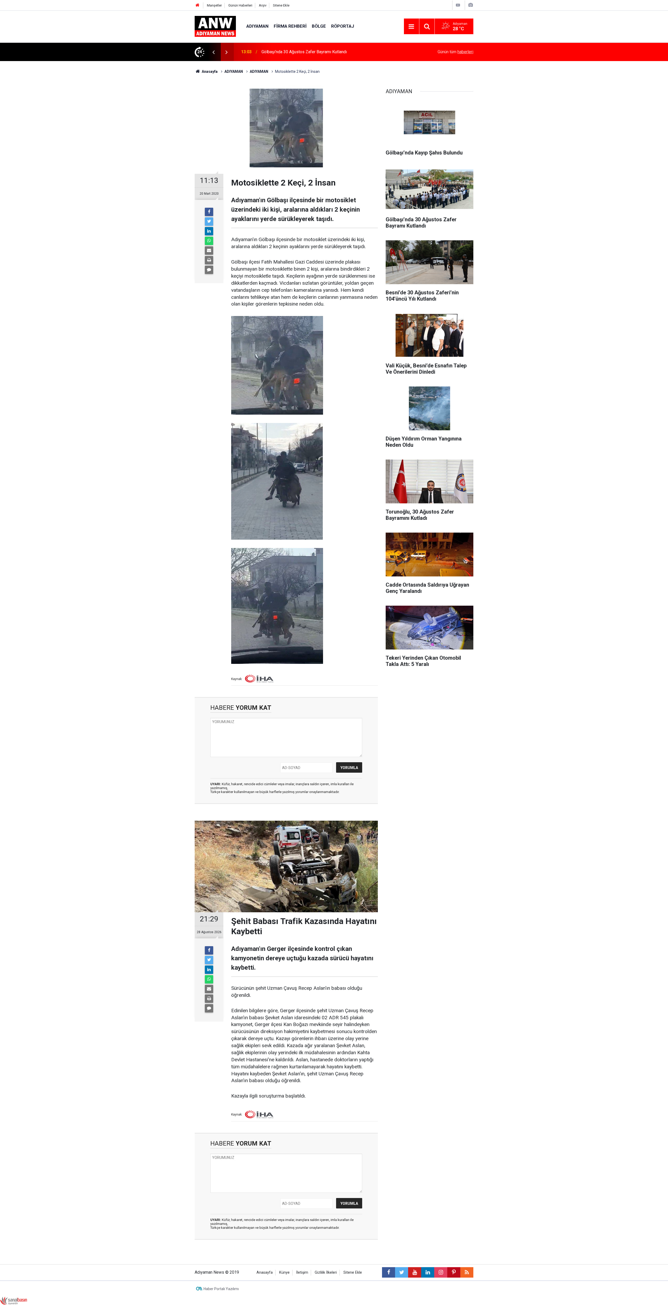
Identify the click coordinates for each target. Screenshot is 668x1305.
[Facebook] (209, 212)
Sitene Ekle (281, 5)
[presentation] (213, 52)
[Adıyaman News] (215, 25)
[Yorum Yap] (209, 270)
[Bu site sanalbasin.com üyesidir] (13, 1300)
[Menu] (411, 27)
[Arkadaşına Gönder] (209, 250)
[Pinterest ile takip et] (453, 1272)
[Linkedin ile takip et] (427, 1272)
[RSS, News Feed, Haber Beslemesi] (466, 1272)
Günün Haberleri (240, 5)
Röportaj (342, 26)
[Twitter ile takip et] (401, 1272)
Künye (284, 1272)
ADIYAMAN (257, 26)
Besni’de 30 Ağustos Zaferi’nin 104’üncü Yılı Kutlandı (309, 51)
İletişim (302, 1272)
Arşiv (262, 5)
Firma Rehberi (290, 26)
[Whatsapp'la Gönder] (209, 241)
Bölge (319, 26)
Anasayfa (265, 1272)
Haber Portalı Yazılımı (221, 1289)
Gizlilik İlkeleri (326, 1272)
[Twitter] (209, 221)
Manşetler (214, 5)
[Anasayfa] (197, 5)
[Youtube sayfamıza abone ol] (414, 1272)
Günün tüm (455, 51)
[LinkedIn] (209, 231)
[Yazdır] (209, 260)
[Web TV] (458, 5)
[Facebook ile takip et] (388, 1272)
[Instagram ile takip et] (440, 1272)
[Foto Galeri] (470, 5)
